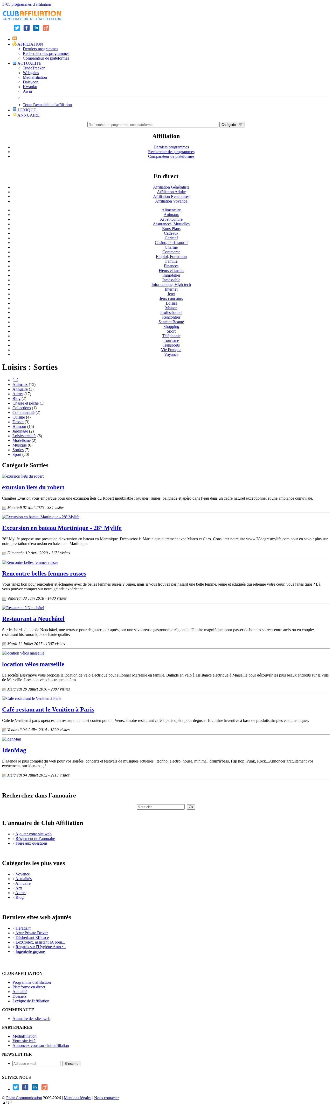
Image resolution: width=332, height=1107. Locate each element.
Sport (171, 331)
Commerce (171, 252)
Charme (171, 247)
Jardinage (20, 431)
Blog (16, 398)
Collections (21, 408)
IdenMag (14, 750)
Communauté (23, 412)
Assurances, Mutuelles (171, 224)
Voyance (171, 354)
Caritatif (171, 238)
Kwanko (30, 86)
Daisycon (30, 82)
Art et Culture (171, 219)
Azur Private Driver (31, 933)
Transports (171, 345)
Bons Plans (171, 228)
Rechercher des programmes (46, 53)
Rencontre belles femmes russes (44, 573)
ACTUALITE (29, 63)
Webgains (31, 72)
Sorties (18, 450)
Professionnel (171, 312)
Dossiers (19, 996)
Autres (17, 394)
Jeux (171, 294)
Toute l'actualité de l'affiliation (47, 105)
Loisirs (171, 303)
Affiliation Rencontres (171, 196)
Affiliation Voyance (171, 201)
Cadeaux (171, 233)
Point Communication (24, 1098)
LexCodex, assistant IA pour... (40, 942)
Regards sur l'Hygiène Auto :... (41, 947)
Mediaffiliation (35, 77)
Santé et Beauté (171, 322)
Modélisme (21, 440)
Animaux (171, 214)
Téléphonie (171, 336)
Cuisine (18, 417)
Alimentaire (171, 210)
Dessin (18, 422)
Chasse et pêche (25, 403)
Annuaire (20, 389)
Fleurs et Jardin (171, 270)
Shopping (171, 326)
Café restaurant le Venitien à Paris (48, 709)
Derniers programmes (40, 49)
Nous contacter (106, 1098)
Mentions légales (77, 1098)
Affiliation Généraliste (171, 187)
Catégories (230, 125)
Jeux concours (171, 298)
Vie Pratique (171, 350)
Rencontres (171, 317)
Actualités (23, 878)
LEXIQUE (26, 110)
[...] (15, 380)
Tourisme (171, 340)
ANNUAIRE (28, 115)
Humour (19, 426)
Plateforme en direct (28, 987)
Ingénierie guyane (30, 951)
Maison (171, 308)
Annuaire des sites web (31, 1018)
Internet (171, 289)
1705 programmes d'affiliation (26, 4)
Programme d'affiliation (31, 982)
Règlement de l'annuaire (35, 838)
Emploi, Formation (171, 256)
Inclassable (171, 280)
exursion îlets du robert (33, 487)
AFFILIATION (30, 44)
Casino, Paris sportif (171, 242)
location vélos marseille (33, 664)
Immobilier (171, 275)
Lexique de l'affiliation (30, 1001)
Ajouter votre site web (33, 834)
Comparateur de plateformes (46, 58)
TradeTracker (34, 68)
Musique (19, 445)
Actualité (19, 991)
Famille (171, 261)
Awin (27, 91)
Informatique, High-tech (171, 284)
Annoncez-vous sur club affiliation (40, 1045)
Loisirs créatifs (24, 436)
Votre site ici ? (24, 1041)
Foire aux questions (31, 843)
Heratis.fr (23, 928)
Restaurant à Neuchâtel (33, 618)
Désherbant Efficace (32, 937)
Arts (18, 888)
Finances (171, 266)
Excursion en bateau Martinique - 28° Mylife (62, 527)
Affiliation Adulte (171, 192)
